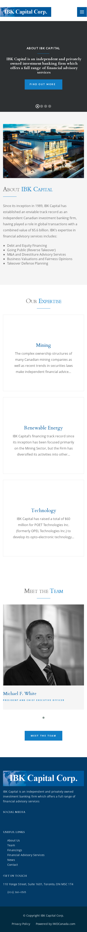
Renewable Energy (43, 428)
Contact (12, 865)
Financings (14, 850)
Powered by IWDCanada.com (55, 924)
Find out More (43, 84)
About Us (13, 840)
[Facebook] (7, 821)
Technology (43, 510)
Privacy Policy (21, 924)
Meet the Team (43, 735)
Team (11, 845)
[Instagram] (27, 821)
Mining (43, 345)
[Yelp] (47, 821)
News (11, 860)
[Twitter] (17, 821)
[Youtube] (38, 821)
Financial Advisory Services (26, 855)
